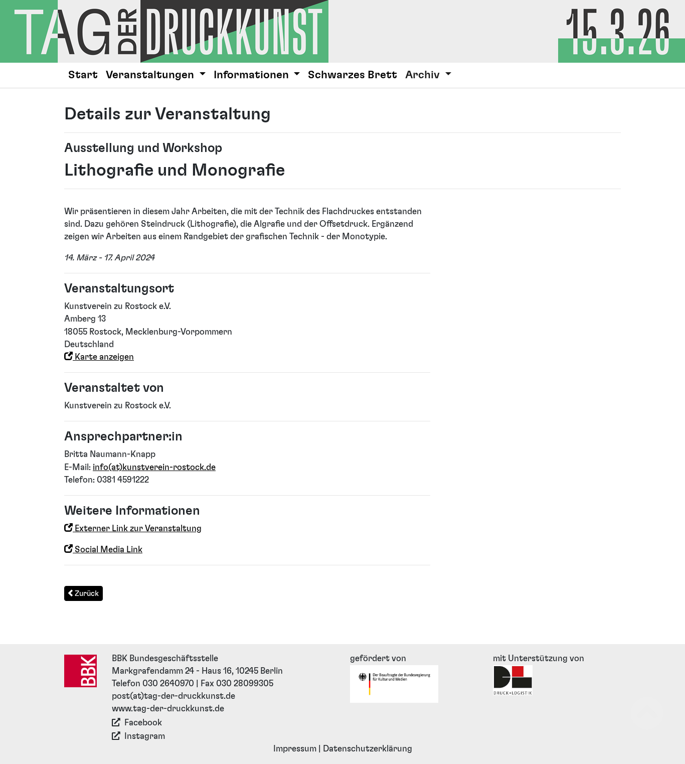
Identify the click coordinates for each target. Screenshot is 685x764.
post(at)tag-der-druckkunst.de (173, 696)
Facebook (143, 723)
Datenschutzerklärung (367, 749)
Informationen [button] (252, 75)
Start (83, 75)
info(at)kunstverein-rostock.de (154, 468)
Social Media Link (107, 550)
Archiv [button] (423, 75)
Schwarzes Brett (352, 75)
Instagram (144, 736)
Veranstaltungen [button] (151, 75)
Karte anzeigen (103, 357)
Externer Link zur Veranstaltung (137, 529)
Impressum (294, 749)
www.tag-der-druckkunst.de (168, 709)
